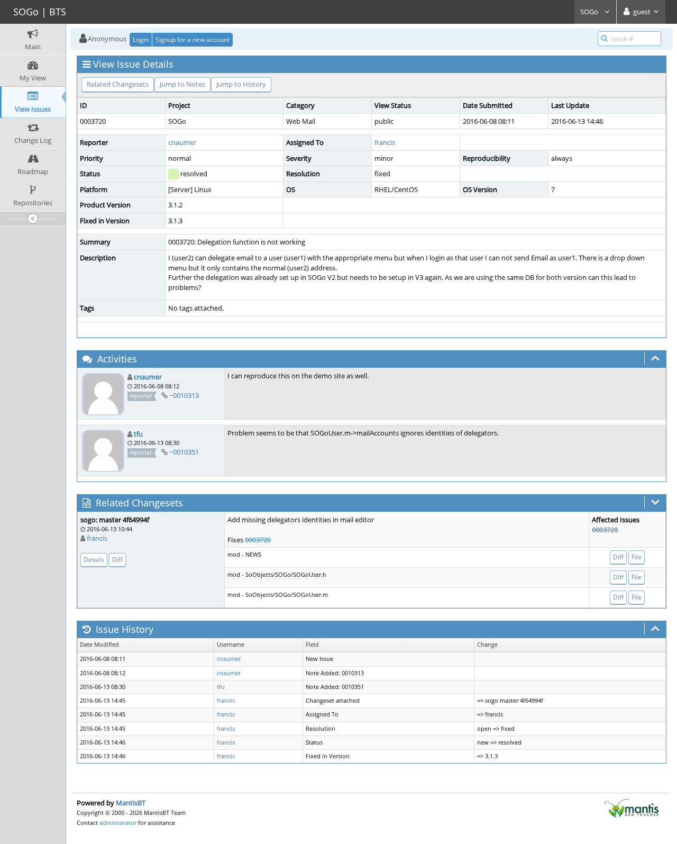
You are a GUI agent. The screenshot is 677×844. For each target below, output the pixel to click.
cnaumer (182, 142)
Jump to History (241, 84)
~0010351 (184, 452)
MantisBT (130, 802)
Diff (117, 559)
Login (141, 39)
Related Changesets (118, 84)
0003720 (258, 539)
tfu (138, 434)
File (637, 556)
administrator (117, 823)
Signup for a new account (192, 39)
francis (384, 142)
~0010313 (184, 395)
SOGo (590, 11)
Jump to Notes (182, 84)
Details (94, 559)
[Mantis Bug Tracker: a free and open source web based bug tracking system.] (631, 807)
